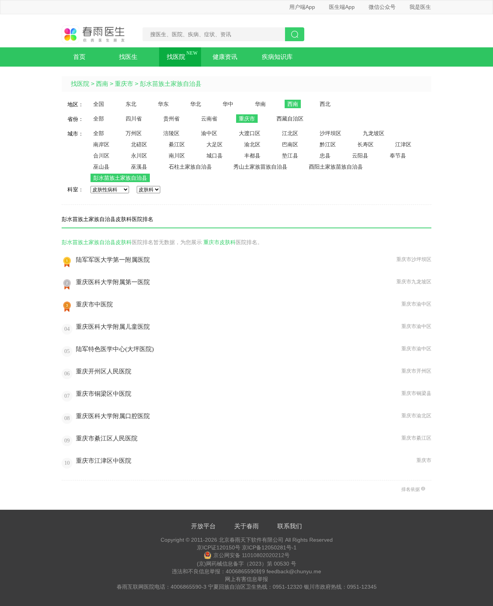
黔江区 (328, 144)
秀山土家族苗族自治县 (260, 167)
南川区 (177, 155)
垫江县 (290, 155)
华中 (228, 104)
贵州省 (171, 119)
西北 (325, 104)
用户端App (302, 7)
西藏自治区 (290, 119)
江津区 (403, 144)
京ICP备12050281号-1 (269, 547)
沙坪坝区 (330, 133)
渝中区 (209, 133)
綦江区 (177, 144)
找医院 (176, 57)
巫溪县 (139, 167)
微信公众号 (382, 7)
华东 (163, 104)
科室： (75, 189)
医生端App (342, 7)
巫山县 (101, 167)
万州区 (134, 133)
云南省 (209, 119)
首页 (79, 57)
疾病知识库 (277, 57)
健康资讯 (225, 57)
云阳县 (360, 155)
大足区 (214, 144)
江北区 (290, 133)
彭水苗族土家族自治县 (170, 83)
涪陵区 (171, 133)
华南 (260, 104)
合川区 (101, 155)
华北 (195, 104)
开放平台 (203, 526)
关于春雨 (246, 526)
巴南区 (290, 144)
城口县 (214, 155)
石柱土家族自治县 (190, 167)
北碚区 (139, 144)
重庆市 (124, 83)
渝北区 (252, 144)
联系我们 (289, 526)
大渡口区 (249, 133)
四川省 (134, 119)
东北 (131, 104)
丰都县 (252, 155)
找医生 (128, 57)
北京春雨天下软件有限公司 (251, 540)
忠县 (325, 155)
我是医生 (420, 7)
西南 (102, 83)
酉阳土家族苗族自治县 (336, 167)
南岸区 (101, 144)
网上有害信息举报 (246, 579)
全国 (98, 104)
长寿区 (365, 144)
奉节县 (398, 155)
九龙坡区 (373, 133)
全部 (98, 119)
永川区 (139, 155)
